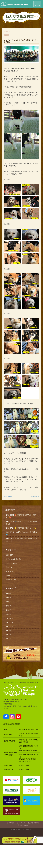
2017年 (9, 630)
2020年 (9, 618)
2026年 (9, 593)
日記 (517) (9, 555)
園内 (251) (9, 571)
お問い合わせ (24, 825)
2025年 (9, 597)
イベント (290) (11, 563)
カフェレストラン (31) (14, 559)
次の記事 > (35, 496)
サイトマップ (21, 823)
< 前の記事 (8, 496)
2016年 (9, 634)
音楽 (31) (9, 567)
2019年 (9, 622)
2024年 (9, 602)
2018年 (9, 626)
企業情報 (11, 823)
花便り (8, 575)
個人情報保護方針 (33, 823)
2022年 (9, 610)
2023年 (9, 606)
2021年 (9, 614)
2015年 (9, 639)
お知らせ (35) (11, 579)
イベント (6, 35)
